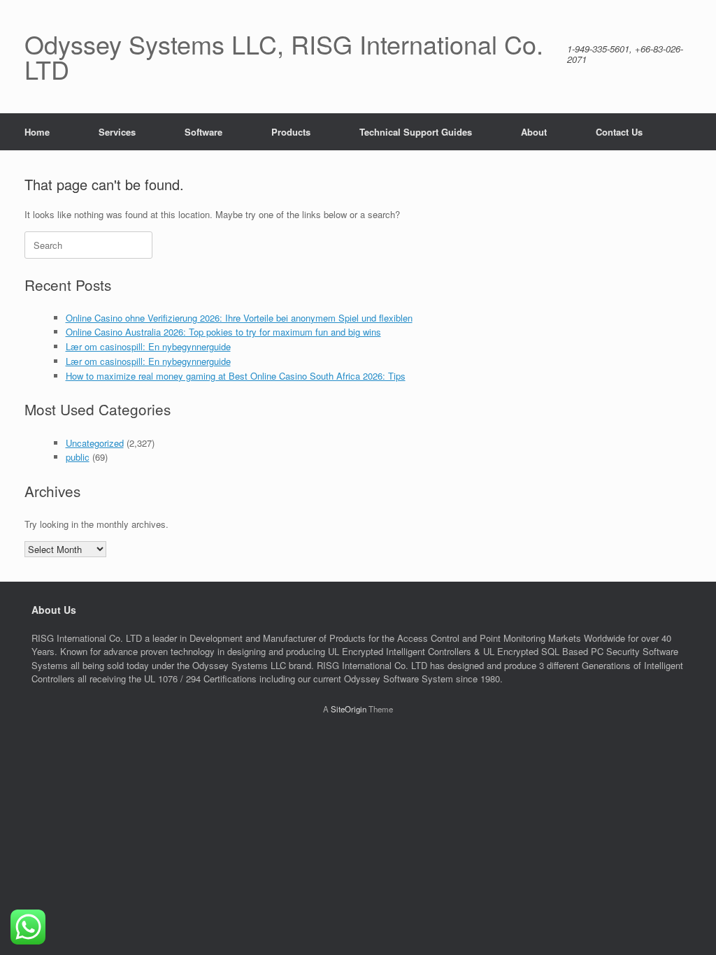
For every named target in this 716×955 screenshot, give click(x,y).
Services (117, 131)
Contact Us (619, 131)
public (78, 457)
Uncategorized (95, 443)
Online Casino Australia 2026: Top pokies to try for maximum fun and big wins (223, 331)
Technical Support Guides (415, 131)
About (534, 131)
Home (37, 131)
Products (290, 131)
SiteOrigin (348, 709)
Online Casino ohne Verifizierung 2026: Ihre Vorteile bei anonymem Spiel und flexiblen (239, 317)
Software (203, 131)
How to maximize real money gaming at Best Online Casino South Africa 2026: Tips (236, 375)
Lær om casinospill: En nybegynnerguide (148, 346)
